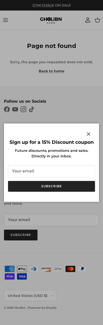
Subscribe (51, 186)
